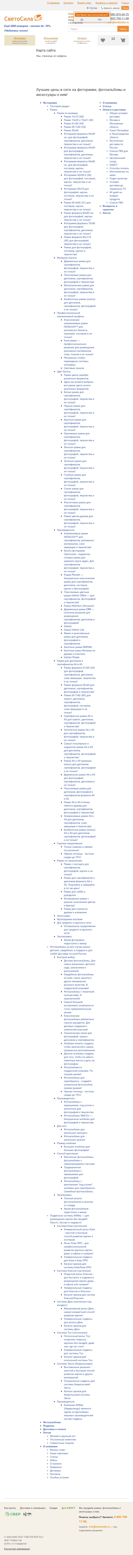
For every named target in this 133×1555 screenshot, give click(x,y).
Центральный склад (117, 159)
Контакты (68, 2)
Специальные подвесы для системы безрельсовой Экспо (79, 1384)
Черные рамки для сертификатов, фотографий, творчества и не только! (79, 411)
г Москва (92, 7)
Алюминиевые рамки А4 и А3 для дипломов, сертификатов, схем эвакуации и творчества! (79, 821)
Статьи (125, 2)
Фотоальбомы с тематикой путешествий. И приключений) (79, 995)
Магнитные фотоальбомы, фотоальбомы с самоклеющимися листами (79, 1160)
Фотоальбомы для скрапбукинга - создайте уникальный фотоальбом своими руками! (78, 1083)
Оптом (47, 1432)
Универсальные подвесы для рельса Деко (78, 1320)
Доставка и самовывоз (32, 1507)
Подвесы (48, 1425)
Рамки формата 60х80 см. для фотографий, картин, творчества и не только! (79, 216)
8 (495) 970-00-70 (118, 14)
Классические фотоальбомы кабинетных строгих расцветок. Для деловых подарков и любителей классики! (79, 1022)
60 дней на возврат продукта (116, 195)
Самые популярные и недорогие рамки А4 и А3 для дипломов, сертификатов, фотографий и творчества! (80, 750)
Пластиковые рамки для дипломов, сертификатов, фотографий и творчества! (79, 278)
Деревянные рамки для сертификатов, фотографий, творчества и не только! (79, 266)
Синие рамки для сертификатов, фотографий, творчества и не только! (79, 493)
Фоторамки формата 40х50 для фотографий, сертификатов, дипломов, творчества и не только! (79, 152)
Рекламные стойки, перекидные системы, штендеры (76, 361)
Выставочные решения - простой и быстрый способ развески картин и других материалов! (79, 1372)
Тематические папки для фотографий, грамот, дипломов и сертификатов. (79, 1036)
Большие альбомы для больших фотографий (77, 1148)
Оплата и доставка (114, 109)
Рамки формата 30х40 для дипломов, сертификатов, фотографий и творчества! (79, 688)
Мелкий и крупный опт (63, 1436)
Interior (68, 626)
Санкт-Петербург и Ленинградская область (119, 133)
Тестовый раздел (59, 106)
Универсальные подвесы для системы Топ (78, 1351)
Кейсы (53, 1460)
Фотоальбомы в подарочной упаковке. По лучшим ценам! (78, 1070)
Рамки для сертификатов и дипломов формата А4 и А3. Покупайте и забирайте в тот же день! (79, 883)
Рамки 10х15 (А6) (74, 116)
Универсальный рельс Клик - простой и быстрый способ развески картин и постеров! (79, 1234)
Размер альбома (66, 1143)
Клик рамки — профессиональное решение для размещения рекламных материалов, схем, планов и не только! (79, 347)
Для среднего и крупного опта (74, 922)
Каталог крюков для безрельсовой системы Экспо (77, 1394)
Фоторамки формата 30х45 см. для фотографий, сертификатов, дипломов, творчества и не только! (79, 139)
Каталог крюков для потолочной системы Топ (78, 1358)
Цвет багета (63, 371)
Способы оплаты (119, 168)
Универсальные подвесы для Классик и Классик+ (78, 1289)
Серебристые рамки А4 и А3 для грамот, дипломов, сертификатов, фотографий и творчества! (80, 721)
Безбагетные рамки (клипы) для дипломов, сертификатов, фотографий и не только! (80, 304)
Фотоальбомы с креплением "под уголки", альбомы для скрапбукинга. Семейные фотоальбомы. (79, 1186)
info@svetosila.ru (118, 22)
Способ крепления (67, 1153)
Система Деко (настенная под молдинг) (74, 1303)
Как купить (10, 1507)
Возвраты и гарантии (106, 2)
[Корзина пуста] (123, 40)
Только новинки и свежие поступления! (78, 848)
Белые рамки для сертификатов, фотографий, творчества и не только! (79, 397)
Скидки (53, 1507)
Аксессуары (63, 915)
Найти (123, 29)
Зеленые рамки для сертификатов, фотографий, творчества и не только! (79, 466)
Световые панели (74, 368)
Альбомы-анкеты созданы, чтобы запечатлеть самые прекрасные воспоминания (79, 1046)
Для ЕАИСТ (68, 1507)
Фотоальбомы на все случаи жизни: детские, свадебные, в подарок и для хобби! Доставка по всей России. (71, 950)
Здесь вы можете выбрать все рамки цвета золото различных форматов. (78, 385)
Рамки (53, 109)
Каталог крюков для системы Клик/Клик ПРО (77, 1265)
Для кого (62, 1125)
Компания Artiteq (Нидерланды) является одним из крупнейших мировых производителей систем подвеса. (78, 1411)
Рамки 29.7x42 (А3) (75, 126)
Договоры (55, 1470)
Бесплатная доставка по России (116, 144)
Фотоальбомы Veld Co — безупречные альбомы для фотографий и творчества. (79, 1119)
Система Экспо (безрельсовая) (74, 1363)
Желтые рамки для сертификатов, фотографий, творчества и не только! (79, 452)
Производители (65, 529)
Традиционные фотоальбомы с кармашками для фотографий (73, 1172)
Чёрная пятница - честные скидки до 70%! (79, 855)
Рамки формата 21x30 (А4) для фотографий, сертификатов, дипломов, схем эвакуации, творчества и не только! (80, 674)
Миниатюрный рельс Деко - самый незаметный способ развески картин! (79, 1312)
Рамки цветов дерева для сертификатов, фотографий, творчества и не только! (79, 521)
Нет (100, 19)
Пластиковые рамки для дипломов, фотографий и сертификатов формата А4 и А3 (79, 793)
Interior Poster (71, 657)
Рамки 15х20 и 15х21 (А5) (78, 120)
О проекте (56, 1463)
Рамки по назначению (69, 860)
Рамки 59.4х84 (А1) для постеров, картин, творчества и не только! (77, 206)
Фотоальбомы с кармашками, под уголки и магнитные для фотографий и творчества (79, 1107)
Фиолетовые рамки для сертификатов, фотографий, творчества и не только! (79, 507)
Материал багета (67, 257)
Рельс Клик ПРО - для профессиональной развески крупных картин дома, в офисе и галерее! (78, 1248)
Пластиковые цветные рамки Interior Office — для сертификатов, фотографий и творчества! (80, 597)
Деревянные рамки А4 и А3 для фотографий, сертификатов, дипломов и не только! (79, 779)
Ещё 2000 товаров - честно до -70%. (27, 26)
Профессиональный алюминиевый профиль (70, 314)
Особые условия (59, 1477)
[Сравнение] (113, 40)
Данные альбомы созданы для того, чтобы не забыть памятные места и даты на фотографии (79, 1058)
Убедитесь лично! (16, 30)
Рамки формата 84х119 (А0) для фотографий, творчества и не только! (77, 240)
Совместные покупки (62, 1442)
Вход (125, 7)
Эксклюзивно (64, 936)
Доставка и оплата (54, 1429)
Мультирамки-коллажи (69, 919)
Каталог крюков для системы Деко (75, 1327)
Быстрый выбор (66, 957)
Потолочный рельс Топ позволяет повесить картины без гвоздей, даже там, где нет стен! (79, 1341)
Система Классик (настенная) (74, 1270)
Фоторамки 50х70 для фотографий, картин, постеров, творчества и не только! (79, 194)
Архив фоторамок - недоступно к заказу (75, 941)
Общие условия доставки (119, 114)
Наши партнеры (59, 1453)
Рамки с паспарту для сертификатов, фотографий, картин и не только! (78, 869)
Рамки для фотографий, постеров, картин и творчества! (78, 250)
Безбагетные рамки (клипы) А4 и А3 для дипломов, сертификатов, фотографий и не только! (80, 835)
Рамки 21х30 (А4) (74, 123)
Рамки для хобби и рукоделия (74, 893)
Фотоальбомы (52, 1422)
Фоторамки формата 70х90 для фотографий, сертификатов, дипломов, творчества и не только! (79, 228)
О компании (53, 2)
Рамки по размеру (67, 113)
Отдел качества (118, 178)
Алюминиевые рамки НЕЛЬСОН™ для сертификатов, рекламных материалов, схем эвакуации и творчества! (79, 540)
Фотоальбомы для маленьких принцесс (75, 1130)
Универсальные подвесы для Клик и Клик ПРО (78, 1258)
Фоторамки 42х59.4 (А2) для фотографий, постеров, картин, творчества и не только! (80, 180)
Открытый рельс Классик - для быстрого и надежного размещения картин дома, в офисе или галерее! (79, 1279)
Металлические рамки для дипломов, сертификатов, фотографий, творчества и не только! (79, 290)
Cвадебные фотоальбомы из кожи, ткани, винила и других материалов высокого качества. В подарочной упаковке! (79, 981)
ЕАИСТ (114, 164)
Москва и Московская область (116, 123)
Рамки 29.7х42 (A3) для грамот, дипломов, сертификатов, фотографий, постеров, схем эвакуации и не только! (77, 703)
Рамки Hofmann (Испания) (79, 605)
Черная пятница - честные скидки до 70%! (79, 1093)
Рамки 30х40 (71, 130)
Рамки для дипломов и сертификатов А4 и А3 (70, 662)
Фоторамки (50, 102)
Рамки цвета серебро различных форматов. (76, 376)
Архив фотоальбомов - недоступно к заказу (77, 1210)
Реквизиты (56, 1467)
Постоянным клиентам (63, 1439)
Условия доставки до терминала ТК (118, 185)
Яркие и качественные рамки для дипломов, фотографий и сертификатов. (76, 638)
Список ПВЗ (116, 202)
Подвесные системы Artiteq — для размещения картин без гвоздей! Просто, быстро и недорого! (69, 1219)
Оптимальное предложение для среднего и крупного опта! (80, 929)
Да (82, 19)
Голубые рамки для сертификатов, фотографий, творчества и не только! (79, 480)
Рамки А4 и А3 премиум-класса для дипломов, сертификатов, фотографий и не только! (80, 766)
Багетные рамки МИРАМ (78, 647)
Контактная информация (17, 1548)
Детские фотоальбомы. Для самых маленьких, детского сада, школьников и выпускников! (79, 965)
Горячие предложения (69, 843)
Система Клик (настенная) (72, 1225)
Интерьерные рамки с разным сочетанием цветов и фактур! (79, 902)
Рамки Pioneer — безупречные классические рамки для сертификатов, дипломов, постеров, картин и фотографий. (79, 581)
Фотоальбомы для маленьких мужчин (74, 1137)
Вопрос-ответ (84, 2)
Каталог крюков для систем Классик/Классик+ (79, 1296)
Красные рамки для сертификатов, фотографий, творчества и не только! (79, 425)
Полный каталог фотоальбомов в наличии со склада (78, 1201)
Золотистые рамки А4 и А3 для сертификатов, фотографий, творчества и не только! (79, 735)
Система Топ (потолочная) (72, 1332)
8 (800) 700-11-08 (118, 18)
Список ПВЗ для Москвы (119, 152)
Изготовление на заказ (119, 173)
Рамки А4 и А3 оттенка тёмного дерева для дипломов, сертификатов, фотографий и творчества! (79, 807)
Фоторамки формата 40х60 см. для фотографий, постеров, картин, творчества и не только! (79, 166)
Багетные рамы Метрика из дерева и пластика (79, 652)
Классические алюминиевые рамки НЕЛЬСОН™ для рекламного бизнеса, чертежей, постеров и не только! (78, 328)
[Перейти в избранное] (103, 40)
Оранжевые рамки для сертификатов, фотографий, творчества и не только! (79, 438)
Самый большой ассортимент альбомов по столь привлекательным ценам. (79, 1007)
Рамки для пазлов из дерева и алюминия (75, 910)
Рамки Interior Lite (74, 629)
